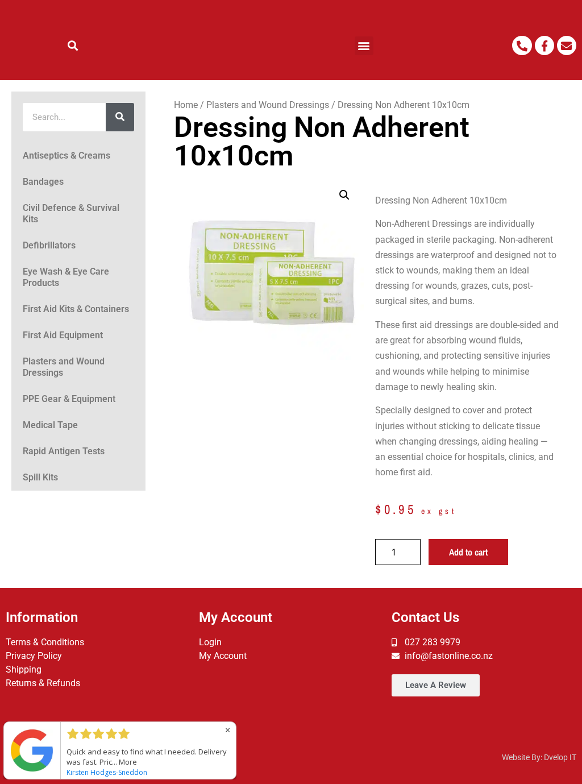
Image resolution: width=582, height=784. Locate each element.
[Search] (120, 117)
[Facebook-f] (544, 45)
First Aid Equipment (63, 335)
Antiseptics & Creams (66, 155)
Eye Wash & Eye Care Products (66, 277)
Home (186, 104)
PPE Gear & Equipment (69, 398)
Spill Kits (40, 477)
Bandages (43, 181)
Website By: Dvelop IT (539, 757)
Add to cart (468, 552)
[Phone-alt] (521, 45)
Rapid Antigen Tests (64, 451)
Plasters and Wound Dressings (64, 367)
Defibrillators (49, 245)
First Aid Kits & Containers (76, 309)
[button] (73, 45)
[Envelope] (566, 45)
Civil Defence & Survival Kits (71, 213)
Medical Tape (50, 425)
